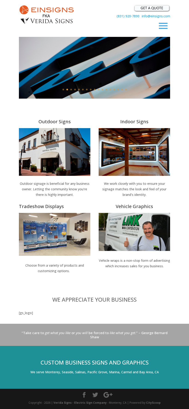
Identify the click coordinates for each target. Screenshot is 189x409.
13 (110, 89)
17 (126, 89)
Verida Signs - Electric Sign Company (80, 403)
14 (114, 89)
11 (102, 89)
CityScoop (153, 403)
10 (98, 89)
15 (118, 89)
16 (122, 89)
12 (106, 89)
